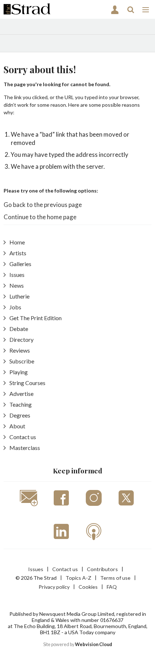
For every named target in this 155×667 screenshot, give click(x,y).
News (16, 285)
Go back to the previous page (43, 204)
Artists (17, 252)
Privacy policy (54, 587)
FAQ (112, 587)
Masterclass (24, 447)
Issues (17, 274)
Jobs (15, 307)
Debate (18, 328)
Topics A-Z (78, 578)
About (17, 426)
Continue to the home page (40, 217)
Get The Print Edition (35, 317)
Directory (21, 339)
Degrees (19, 415)
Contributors (102, 569)
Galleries (20, 263)
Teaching (20, 404)
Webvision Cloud (93, 644)
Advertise (21, 393)
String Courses (27, 382)
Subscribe (21, 361)
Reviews (19, 350)
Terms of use (115, 578)
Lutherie (19, 296)
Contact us (22, 436)
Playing (18, 371)
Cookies (88, 587)
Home (17, 242)
